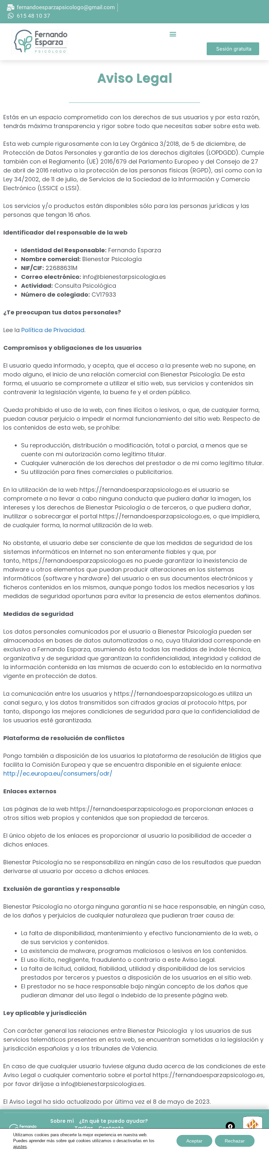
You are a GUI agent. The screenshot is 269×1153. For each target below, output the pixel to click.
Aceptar (194, 1140)
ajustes (20, 1146)
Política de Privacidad (52, 330)
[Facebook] (230, 1126)
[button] (173, 33)
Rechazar (235, 1140)
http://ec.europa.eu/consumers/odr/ (58, 773)
